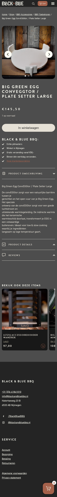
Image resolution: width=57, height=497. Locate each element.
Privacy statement (11, 477)
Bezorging (7, 454)
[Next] (50, 56)
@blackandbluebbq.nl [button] (19, 422)
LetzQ (6, 341)
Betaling (6, 458)
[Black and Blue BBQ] (12, 3)
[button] (51, 3)
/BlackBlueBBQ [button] (16, 416)
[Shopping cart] (41, 3)
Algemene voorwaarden (14, 473)
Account (6, 450)
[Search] (32, 3)
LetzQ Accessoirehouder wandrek (20, 336)
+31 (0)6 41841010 (11, 391)
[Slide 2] (28, 76)
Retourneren (8, 463)
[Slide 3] (31, 76)
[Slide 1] (25, 76)
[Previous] (6, 56)
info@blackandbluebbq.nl (15, 396)
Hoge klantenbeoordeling (18, 161)
